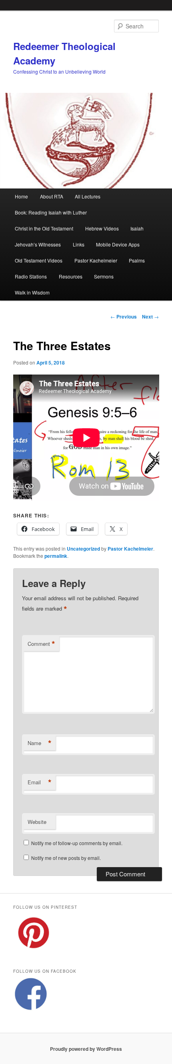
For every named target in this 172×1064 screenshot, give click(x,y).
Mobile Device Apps (118, 244)
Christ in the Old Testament (44, 228)
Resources (70, 276)
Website (37, 822)
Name (40, 743)
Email (40, 782)
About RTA (51, 196)
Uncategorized (83, 548)
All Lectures (87, 196)
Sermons (104, 276)
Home (21, 196)
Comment (41, 643)
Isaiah (137, 228)
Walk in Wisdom (32, 292)
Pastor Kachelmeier (95, 260)
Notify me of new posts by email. (66, 857)
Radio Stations (31, 276)
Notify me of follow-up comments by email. (76, 843)
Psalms (137, 260)
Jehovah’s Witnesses (38, 244)
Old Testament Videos (38, 260)
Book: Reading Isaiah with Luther (51, 212)
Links (78, 244)
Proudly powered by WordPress (86, 1048)
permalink (55, 555)
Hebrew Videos (102, 228)
